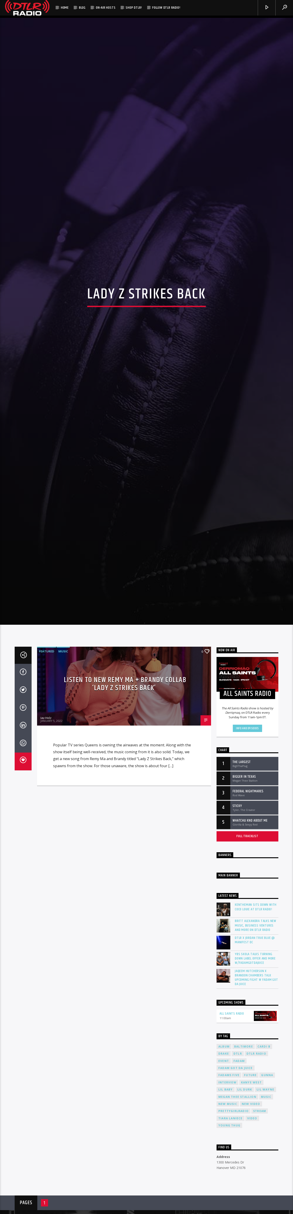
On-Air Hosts (106, 8)
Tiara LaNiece (230, 1173)
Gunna (267, 1130)
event (223, 1116)
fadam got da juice (235, 1123)
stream (259, 1166)
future (250, 1130)
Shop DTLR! (134, 8)
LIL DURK (244, 1144)
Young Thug (229, 1180)
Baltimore (243, 1101)
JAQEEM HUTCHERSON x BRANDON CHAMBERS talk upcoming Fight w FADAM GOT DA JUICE (256, 1032)
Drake (223, 1108)
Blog (82, 8)
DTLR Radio (256, 1108)
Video (252, 1173)
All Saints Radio (232, 1068)
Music (63, 706)
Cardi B (264, 1101)
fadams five (228, 1130)
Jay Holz (46, 772)
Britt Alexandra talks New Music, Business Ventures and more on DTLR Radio (255, 980)
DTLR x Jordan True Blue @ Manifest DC (255, 995)
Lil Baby (225, 1144)
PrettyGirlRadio (233, 1166)
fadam (239, 1116)
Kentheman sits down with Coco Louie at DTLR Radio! (256, 961)
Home (65, 8)
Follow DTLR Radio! (166, 8)
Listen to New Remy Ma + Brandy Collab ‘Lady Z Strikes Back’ (125, 738)
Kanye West (251, 1137)
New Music (227, 1159)
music (266, 1152)
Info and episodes (247, 783)
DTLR (237, 1108)
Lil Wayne (265, 1144)
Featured (46, 706)
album (224, 1101)
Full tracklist (247, 891)
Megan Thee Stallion (237, 1152)
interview (227, 1137)
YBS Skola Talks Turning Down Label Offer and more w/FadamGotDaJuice (255, 1013)
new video (251, 1159)
